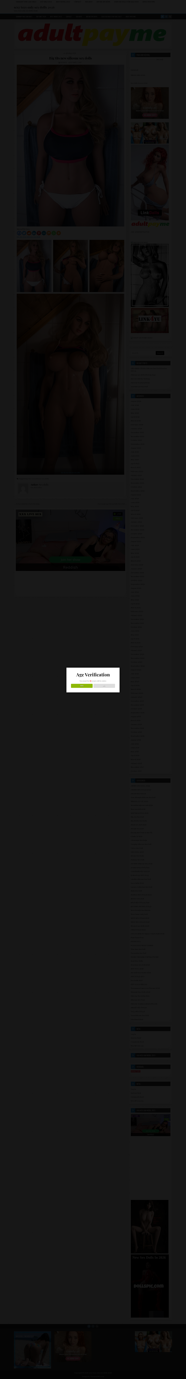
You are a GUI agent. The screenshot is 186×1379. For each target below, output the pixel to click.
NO (104, 686)
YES (81, 686)
